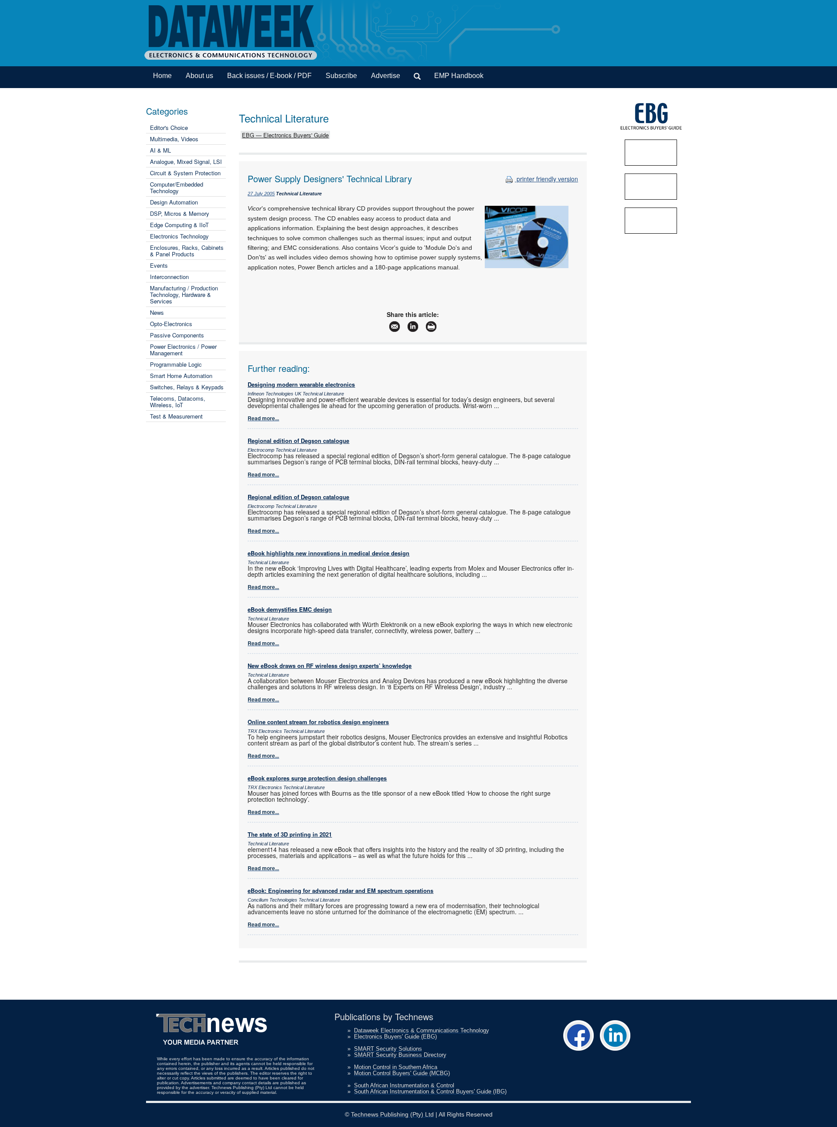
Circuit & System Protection (185, 173)
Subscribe (341, 75)
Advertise (385, 75)
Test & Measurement (176, 416)
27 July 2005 (261, 193)
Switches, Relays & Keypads (187, 387)
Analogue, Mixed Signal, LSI (186, 161)
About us (199, 75)
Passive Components (177, 335)
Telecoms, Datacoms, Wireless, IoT (177, 401)
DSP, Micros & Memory (179, 213)
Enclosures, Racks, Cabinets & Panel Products (187, 250)
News (157, 312)
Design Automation (174, 202)
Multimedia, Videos (174, 139)
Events (159, 265)
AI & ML (160, 150)
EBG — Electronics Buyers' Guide (285, 135)
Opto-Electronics (171, 324)
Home (162, 75)
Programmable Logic (176, 364)
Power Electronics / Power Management (183, 349)
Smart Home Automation (181, 375)
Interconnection (169, 276)
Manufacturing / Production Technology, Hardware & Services (184, 294)
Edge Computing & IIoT (179, 225)
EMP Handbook (458, 75)
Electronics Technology (179, 236)
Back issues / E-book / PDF (269, 75)
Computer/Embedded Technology (176, 187)
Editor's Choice (169, 127)
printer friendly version (546, 178)
